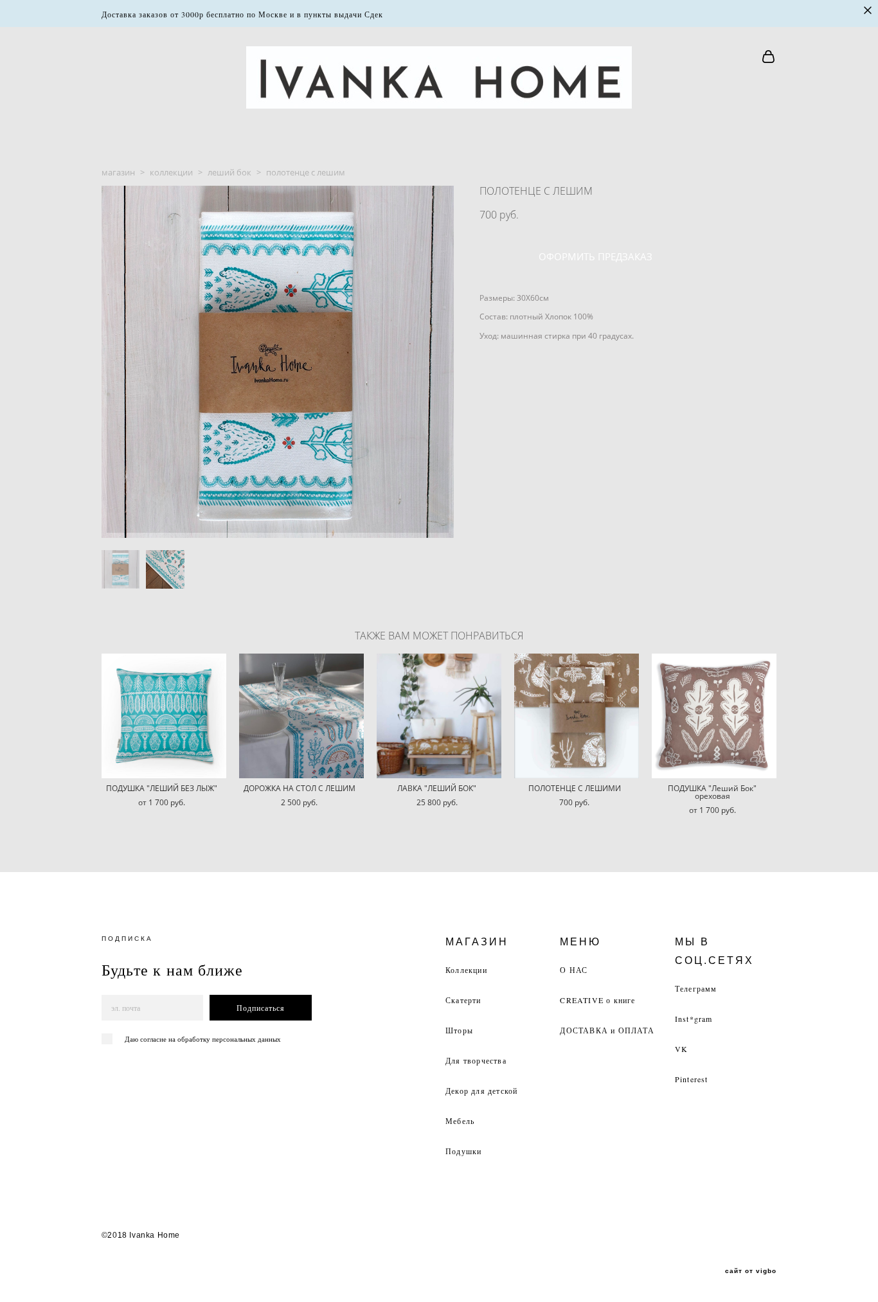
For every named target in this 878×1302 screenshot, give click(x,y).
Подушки (463, 1151)
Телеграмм (696, 988)
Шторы (459, 1030)
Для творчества (475, 1060)
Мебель (459, 1121)
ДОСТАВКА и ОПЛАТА (607, 1030)
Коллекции (466, 970)
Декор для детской (481, 1090)
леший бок (229, 172)
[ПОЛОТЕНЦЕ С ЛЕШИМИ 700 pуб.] (576, 716)
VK (681, 1049)
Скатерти (463, 1000)
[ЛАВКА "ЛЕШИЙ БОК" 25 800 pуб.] (439, 716)
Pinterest (691, 1079)
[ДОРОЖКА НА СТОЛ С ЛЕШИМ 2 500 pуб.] (301, 716)
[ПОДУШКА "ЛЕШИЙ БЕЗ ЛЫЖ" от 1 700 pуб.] (164, 716)
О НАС (573, 970)
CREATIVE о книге (597, 1000)
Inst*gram (694, 1018)
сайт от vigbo (750, 1271)
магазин (118, 172)
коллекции (171, 172)
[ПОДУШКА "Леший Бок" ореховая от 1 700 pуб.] (714, 716)
